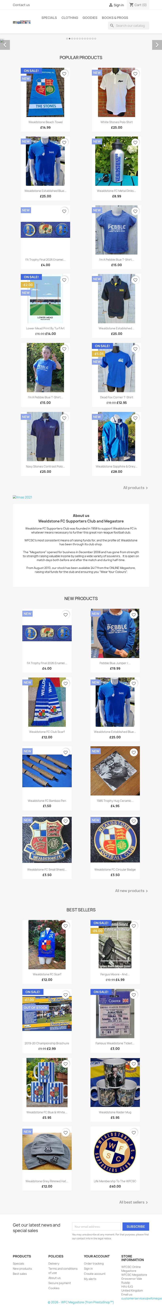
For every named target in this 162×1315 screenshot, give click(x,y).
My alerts (90, 1279)
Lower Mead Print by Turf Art (45, 328)
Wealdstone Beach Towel (45, 122)
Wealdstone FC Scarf (47, 974)
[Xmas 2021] (81, 497)
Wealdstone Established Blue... (45, 191)
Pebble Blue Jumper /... (115, 663)
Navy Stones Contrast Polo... (45, 466)
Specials (49, 18)
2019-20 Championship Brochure (47, 1043)
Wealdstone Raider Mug (115, 1112)
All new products (132, 891)
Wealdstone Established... (116, 328)
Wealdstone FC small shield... (47, 869)
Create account (94, 1274)
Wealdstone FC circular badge (115, 869)
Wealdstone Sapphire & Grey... (116, 466)
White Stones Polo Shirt (117, 122)
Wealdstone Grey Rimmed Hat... (46, 1181)
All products (136, 488)
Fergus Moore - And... (115, 974)
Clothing (69, 18)
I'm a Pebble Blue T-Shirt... (116, 259)
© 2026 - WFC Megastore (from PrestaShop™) (81, 1302)
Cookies (53, 1288)
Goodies (90, 18)
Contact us (21, 5)
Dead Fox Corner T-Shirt (116, 397)
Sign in (88, 1268)
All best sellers (134, 1202)
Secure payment (59, 1283)
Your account (97, 1256)
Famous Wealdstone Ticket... (115, 1043)
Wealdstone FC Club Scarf (47, 732)
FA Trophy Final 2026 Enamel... (45, 259)
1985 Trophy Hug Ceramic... (115, 801)
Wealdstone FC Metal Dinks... (116, 191)
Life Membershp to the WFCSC (115, 1181)
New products (22, 1268)
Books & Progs (115, 18)
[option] (81, 40)
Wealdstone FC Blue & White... (46, 1112)
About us (54, 1278)
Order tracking (94, 1263)
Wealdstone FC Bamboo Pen (47, 801)
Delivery (53, 1263)
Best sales (20, 1274)
